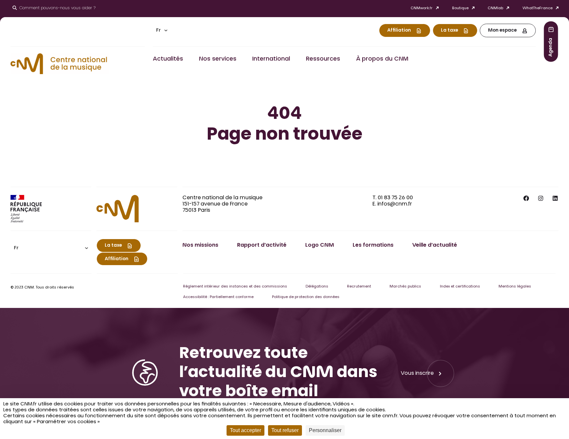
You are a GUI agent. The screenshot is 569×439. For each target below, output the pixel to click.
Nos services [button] (217, 59)
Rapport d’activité (261, 245)
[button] (162, 30)
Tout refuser (285, 430)
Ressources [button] (323, 59)
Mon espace (502, 30)
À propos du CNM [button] (382, 59)
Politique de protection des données (305, 297)
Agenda (551, 47)
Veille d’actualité (434, 245)
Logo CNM (319, 245)
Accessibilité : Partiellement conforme (218, 297)
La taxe (449, 30)
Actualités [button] (168, 59)
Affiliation (399, 30)
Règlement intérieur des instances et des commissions (235, 286)
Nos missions (200, 245)
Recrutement (359, 286)
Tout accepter (245, 430)
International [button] (271, 59)
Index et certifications (460, 286)
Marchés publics (405, 286)
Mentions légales (515, 286)
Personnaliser (325, 430)
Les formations (373, 245)
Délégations (317, 286)
